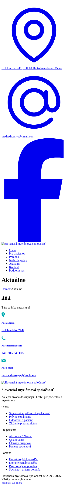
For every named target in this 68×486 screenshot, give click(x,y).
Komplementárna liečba (23, 462)
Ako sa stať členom (20, 436)
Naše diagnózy (18, 260)
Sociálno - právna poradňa (24, 469)
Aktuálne (14, 263)
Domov (6, 289)
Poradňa (14, 256)
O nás (12, 250)
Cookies (17, 482)
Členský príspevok (20, 443)
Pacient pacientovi (20, 446)
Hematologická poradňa (23, 459)
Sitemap (6, 482)
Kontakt (14, 267)
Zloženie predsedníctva (23, 423)
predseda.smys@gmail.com (18, 136)
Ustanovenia (16, 439)
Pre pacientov (17, 253)
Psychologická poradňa (23, 466)
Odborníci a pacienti (21, 420)
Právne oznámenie (20, 416)
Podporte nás (17, 270)
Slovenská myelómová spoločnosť (29, 413)
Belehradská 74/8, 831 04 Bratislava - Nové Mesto (32, 68)
